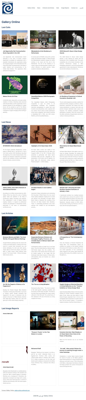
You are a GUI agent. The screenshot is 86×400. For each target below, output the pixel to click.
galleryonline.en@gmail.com (22, 390)
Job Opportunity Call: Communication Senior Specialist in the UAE (14, 52)
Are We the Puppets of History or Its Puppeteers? (14, 285)
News (38, 8)
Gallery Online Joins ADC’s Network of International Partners (14, 188)
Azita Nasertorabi (8, 367)
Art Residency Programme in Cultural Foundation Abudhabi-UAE (71, 97)
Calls (57, 8)
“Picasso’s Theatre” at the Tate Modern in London (40, 333)
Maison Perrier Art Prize (10, 96)
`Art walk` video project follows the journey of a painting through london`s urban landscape (71, 350)
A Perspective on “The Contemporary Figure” (71, 238)
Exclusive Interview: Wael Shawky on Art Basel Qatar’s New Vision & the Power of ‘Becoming (71, 334)
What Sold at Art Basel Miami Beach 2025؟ (70, 146)
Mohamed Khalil (36, 348)
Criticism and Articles (48, 8)
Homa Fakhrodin (8, 313)
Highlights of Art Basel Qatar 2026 (41, 146)
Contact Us (74, 8)
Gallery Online (31, 8)
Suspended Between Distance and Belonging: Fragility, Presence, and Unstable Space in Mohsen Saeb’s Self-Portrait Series (43, 239)
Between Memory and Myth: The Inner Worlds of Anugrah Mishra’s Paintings (14, 238)
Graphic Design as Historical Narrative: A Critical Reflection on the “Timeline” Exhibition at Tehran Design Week (71, 286)
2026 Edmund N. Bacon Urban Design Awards (71, 52)
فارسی (81, 8)
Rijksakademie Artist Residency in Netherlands (41, 52)
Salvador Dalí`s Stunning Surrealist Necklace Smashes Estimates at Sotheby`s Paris (70, 189)
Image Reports (65, 8)
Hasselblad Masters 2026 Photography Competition (43, 97)
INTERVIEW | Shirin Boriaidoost (12, 146)
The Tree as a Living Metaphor (40, 284)
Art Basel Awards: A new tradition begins (41, 188)
